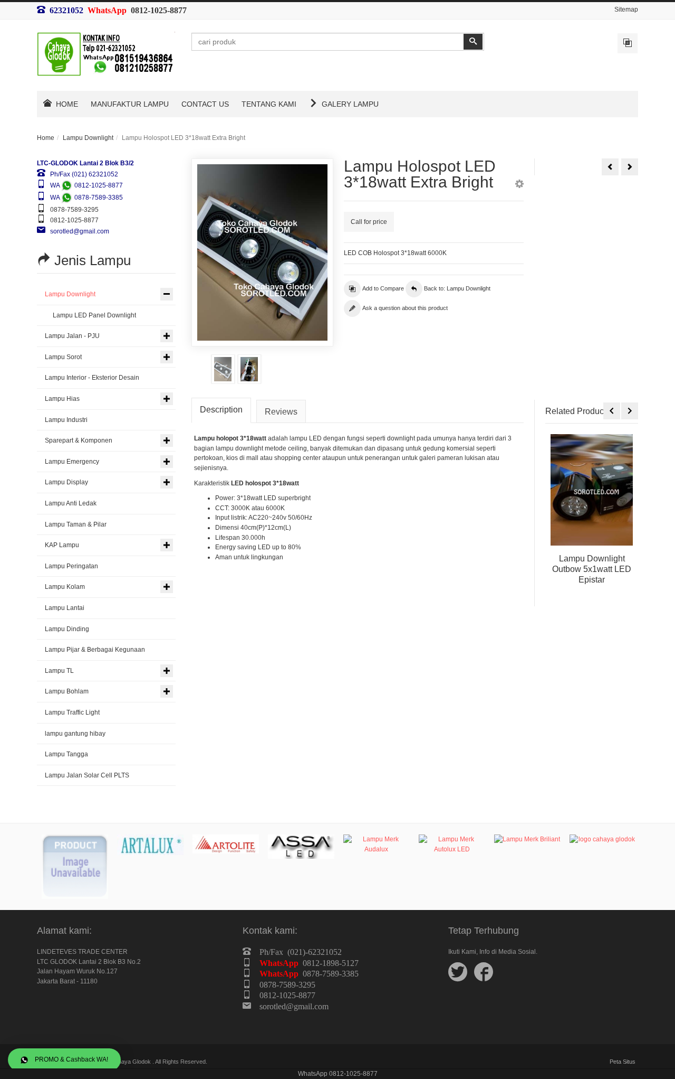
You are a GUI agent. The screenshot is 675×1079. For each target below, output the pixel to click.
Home (45, 138)
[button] (519, 185)
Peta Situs (622, 1061)
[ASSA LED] (301, 846)
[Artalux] (150, 844)
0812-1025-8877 (159, 9)
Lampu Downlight (88, 138)
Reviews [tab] (281, 411)
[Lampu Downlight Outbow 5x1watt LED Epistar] (592, 489)
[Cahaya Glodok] (603, 839)
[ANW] (75, 866)
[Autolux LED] (452, 844)
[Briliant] (527, 839)
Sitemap (626, 9)
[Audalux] (376, 844)
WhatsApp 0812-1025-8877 (338, 1073)
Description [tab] (221, 409)
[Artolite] (225, 844)
